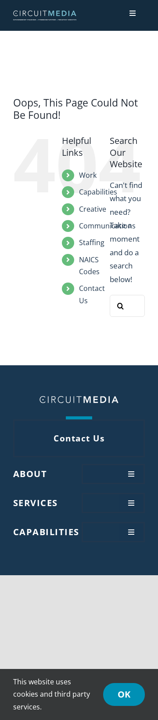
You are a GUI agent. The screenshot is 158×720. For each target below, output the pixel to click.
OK (124, 694)
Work (88, 175)
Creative (92, 209)
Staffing (91, 242)
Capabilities (98, 192)
